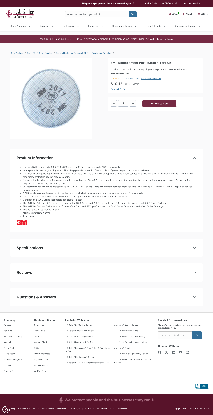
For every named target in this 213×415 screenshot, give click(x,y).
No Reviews (133, 78)
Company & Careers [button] (185, 26)
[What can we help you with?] (133, 14)
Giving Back (9, 348)
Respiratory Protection (101, 53)
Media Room (9, 354)
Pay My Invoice (41, 359)
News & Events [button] (153, 26)
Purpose (7, 325)
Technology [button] (68, 26)
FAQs (36, 348)
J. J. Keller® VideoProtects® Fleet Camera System (132, 361)
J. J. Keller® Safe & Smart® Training (129, 336)
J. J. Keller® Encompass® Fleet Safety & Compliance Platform (87, 349)
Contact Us (39, 325)
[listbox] (51, 99)
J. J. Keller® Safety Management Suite (131, 342)
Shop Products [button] (18, 26)
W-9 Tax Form (40, 371)
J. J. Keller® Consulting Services (79, 336)
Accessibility (121, 409)
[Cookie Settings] (6, 409)
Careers (7, 371)
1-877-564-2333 (170, 3)
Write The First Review (151, 78)
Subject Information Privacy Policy (71, 408)
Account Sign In (41, 342)
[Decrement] (114, 103)
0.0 (125, 78)
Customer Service (191, 3)
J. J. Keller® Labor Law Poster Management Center (87, 363)
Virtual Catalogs (41, 365)
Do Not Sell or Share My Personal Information (35, 409)
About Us (8, 331)
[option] (51, 99)
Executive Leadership (13, 336)
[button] (106, 39)
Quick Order (151, 3)
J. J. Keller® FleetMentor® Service (79, 357)
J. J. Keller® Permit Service (126, 331)
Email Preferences (42, 354)
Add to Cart (161, 103)
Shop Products (17, 53)
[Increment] (133, 103)
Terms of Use (93, 409)
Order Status (39, 331)
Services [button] (44, 26)
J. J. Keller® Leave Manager (126, 325)
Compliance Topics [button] (122, 26)
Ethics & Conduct (108, 409)
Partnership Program (13, 359)
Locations (8, 365)
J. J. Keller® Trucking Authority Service (131, 354)
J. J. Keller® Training (123, 348)
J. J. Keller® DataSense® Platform (79, 342)
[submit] (197, 335)
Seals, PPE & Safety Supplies (39, 53)
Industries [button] (93, 26)
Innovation (8, 342)
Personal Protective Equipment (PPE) (72, 53)
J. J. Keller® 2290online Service (78, 325)
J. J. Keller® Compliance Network (79, 331)
